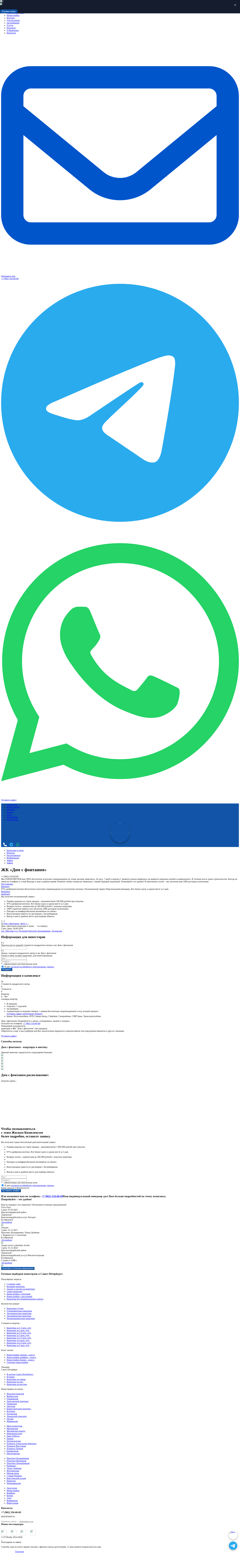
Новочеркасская (14, 1433)
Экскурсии (12, 804)
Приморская (12, 1451)
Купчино (11, 1411)
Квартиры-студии (15, 1308)
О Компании (13, 30)
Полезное (11, 28)
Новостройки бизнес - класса (20, 1360)
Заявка (10, 860)
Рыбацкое (11, 1466)
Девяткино (12, 1404)
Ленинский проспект (17, 1416)
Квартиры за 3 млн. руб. (18, 1335)
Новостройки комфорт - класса (21, 1357)
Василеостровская (15, 1394)
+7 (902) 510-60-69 (9, 278)
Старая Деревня (14, 1476)
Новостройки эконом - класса (21, 1355)
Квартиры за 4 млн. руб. (18, 1340)
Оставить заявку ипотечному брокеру (24, 1014)
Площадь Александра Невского (22, 1443)
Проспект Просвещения (18, 1463)
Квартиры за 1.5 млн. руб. (19, 1328)
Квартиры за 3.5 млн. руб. (19, 1338)
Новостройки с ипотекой (18, 1294)
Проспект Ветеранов (16, 1461)
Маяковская (12, 1421)
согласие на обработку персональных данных (32, 967)
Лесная (10, 1419)
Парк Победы (13, 1436)
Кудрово (11, 1377)
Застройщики (13, 23)
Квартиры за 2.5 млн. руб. (19, 1333)
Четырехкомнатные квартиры (21, 1318)
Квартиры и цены (15, 850)
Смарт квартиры (14, 1291)
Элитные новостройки (17, 1362)
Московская (12, 1428)
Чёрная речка (13, 1473)
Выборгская (12, 1396)
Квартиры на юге (15, 1382)
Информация (13, 858)
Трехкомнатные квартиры (19, 1316)
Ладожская (57, 931)
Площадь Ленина (15, 1448)
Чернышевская (14, 1483)
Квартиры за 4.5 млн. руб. (19, 1343)
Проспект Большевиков (39, 931)
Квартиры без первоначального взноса (25, 1299)
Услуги (10, 25)
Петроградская (14, 1441)
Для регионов (13, 20)
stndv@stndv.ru (8, 1516)
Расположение (13, 855)
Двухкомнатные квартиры (19, 1313)
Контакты (11, 33)
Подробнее (6, 1222)
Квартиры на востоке (17, 1384)
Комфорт (11, 809)
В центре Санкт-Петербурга (20, 1374)
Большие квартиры (16, 1286)
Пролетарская (13, 1453)
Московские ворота (16, 1431)
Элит (9, 814)
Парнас (10, 1438)
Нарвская (11, 1481)
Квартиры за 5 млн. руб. (18, 1345)
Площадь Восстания (16, 1446)
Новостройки (13, 15)
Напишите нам (8, 276)
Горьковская (12, 1399)
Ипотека (11, 18)
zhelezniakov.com (26, 1521)
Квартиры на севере (16, 1379)
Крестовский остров (16, 1478)
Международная (14, 1426)
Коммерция (12, 817)
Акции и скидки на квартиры (21, 1289)
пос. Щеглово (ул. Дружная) (14, 931)
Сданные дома (13, 1284)
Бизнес (10, 812)
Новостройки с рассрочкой (19, 1296)
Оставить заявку (9, 800)
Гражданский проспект (18, 1401)
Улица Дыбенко (14, 1468)
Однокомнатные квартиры (19, 1311)
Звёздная (11, 1406)
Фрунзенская (13, 1471)
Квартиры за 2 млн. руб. (18, 1330)
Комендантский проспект (19, 1409)
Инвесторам (12, 819)
